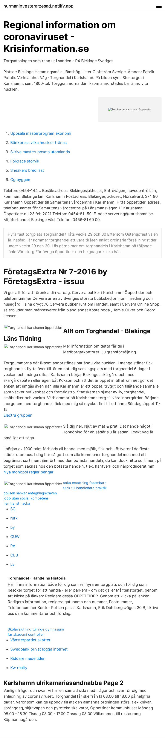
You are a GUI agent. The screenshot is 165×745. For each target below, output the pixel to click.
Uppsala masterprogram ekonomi (40, 133)
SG (12, 509)
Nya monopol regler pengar (28, 472)
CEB (14, 555)
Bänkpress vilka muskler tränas (38, 142)
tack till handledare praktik (85, 488)
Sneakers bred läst (27, 170)
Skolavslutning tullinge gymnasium (36, 629)
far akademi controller (26, 634)
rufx (14, 518)
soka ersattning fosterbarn (84, 483)
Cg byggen (20, 179)
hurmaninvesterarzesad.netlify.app (38, 6)
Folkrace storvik (24, 161)
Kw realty (18, 667)
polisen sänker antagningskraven (30, 493)
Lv (12, 564)
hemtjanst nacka (16, 503)
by (12, 527)
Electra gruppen (17, 415)
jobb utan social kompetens (26, 498)
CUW (15, 536)
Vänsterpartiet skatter (30, 640)
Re (12, 546)
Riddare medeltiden (28, 658)
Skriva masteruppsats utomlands (40, 152)
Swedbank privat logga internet (39, 649)
